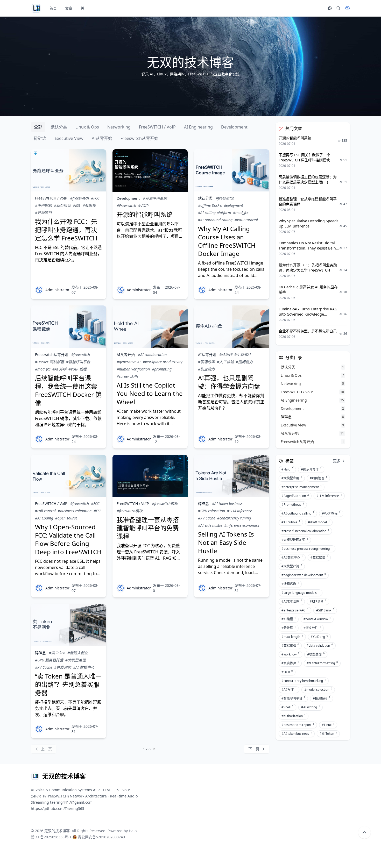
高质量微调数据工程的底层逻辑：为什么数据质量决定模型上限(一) (308, 179)
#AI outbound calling (215, 219)
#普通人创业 (77, 652)
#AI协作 (225, 354)
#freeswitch (79, 198)
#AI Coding (44, 518)
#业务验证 (62, 205)
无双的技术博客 (57, 830)
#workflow (290, 654)
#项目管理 (318, 478)
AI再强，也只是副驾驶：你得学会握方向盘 (229, 382)
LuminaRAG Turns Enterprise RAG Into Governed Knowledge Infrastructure (308, 314)
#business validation (74, 510)
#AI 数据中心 (83, 667)
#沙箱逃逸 (290, 583)
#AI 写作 (289, 689)
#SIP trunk (325, 610)
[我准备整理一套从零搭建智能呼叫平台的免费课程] (150, 476)
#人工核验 (225, 361)
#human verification (133, 369)
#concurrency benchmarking (303, 680)
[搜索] (338, 8)
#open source (66, 518)
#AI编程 (89, 205)
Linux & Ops (87, 127)
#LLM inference (239, 510)
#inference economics (241, 525)
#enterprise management (301, 486)
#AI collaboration (152, 354)
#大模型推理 (75, 660)
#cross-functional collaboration (305, 530)
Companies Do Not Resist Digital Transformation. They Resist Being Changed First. (308, 248)
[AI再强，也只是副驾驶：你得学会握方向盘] (231, 326)
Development (234, 127)
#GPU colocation (211, 510)
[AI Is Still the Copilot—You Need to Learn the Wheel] (150, 326)
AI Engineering (198, 127)
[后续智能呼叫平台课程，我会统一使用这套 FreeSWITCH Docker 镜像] (68, 326)
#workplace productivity (162, 361)
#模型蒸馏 (315, 654)
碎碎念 (40, 138)
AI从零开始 (102, 138)
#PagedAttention (295, 495)
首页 (53, 8)
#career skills (127, 376)
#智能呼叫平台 (78, 361)
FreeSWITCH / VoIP (157, 127)
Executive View (69, 138)
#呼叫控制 (43, 205)
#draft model (319, 522)
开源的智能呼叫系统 (145, 214)
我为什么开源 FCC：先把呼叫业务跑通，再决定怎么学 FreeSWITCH (66, 229)
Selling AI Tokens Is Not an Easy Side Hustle (226, 542)
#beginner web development (303, 574)
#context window (317, 619)
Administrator (57, 289)
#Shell (287, 707)
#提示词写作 (311, 469)
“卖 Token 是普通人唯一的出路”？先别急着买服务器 (68, 684)
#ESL (77, 205)
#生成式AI (242, 354)
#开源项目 (43, 212)
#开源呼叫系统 (155, 198)
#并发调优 (62, 667)
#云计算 (288, 627)
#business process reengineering (307, 548)
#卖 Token (57, 652)
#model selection (318, 689)
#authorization (293, 715)
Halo (133, 830)
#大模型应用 (291, 478)
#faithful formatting (322, 663)
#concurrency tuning (234, 518)
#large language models (300, 592)
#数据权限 (319, 557)
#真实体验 (290, 663)
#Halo (287, 469)
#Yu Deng (319, 636)
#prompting (162, 369)
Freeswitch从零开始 (139, 138)
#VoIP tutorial (246, 219)
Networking (119, 127)
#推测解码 (321, 698)
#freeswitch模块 (130, 510)
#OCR (287, 671)
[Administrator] (39, 290)
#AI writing (310, 707)
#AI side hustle (210, 525)
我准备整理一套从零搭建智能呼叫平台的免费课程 (148, 527)
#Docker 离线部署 (49, 361)
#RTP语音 (318, 601)
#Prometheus (292, 504)
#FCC (95, 198)
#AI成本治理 (291, 601)
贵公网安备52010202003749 (101, 836)
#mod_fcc (240, 212)
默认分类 (59, 127)
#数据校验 (290, 645)
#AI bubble (290, 522)
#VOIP (143, 205)
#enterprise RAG (294, 610)
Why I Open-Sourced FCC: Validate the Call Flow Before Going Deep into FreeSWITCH (68, 539)
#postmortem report (297, 724)
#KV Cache (206, 518)
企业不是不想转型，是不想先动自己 (308, 331)
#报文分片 (312, 627)
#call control (45, 510)
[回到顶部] (364, 832)
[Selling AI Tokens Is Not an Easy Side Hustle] (231, 476)
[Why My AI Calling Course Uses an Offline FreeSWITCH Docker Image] (231, 170)
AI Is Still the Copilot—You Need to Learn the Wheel (150, 393)
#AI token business (227, 503)
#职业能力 (206, 369)
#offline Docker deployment (220, 205)
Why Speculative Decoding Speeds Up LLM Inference (308, 223)
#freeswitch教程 (165, 503)
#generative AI (129, 361)
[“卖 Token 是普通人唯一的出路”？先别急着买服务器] (68, 625)
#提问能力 (244, 361)
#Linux (328, 724)
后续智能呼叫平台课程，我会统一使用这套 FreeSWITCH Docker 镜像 (68, 390)
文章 (68, 8)
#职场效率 (206, 361)
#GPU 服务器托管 (49, 660)
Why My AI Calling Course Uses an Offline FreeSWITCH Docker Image (227, 241)
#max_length (292, 636)
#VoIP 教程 (77, 369)
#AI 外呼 (59, 369)
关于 (84, 8)
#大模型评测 (291, 566)
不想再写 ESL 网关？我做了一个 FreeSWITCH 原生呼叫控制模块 (304, 157)
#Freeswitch (126, 205)
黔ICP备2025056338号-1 (51, 836)
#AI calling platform (214, 212)
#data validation (320, 645)
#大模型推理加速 (294, 539)
